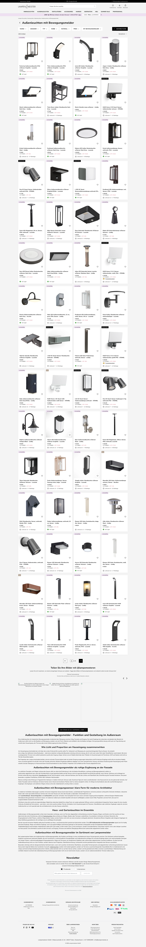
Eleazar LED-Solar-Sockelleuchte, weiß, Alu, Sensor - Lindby (114, 563)
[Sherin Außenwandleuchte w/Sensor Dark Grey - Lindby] (31, 98)
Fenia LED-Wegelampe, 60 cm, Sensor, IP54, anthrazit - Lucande (30, 231)
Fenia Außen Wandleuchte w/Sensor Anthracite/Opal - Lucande (113, 315)
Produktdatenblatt (110, 279)
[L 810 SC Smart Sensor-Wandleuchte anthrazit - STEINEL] (59, 347)
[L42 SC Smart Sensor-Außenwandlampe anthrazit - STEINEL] (87, 389)
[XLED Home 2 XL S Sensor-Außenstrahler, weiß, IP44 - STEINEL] (115, 263)
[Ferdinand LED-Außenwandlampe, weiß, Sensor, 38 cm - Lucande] (87, 305)
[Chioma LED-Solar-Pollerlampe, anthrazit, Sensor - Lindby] (87, 347)
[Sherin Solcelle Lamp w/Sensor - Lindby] (87, 98)
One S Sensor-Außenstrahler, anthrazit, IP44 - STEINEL (31, 563)
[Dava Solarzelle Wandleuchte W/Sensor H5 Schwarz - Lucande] (87, 221)
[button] (42, 61)
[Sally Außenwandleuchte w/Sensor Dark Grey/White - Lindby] (31, 389)
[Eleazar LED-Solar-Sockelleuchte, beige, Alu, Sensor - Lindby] (87, 512)
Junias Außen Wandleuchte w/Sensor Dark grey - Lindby (86, 604)
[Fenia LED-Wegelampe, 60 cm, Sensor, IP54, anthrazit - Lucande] (31, 221)
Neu (96, 11)
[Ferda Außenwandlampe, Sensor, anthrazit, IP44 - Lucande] (115, 139)
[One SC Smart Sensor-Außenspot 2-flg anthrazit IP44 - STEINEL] (115, 389)
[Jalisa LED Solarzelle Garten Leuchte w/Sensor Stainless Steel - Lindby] (87, 263)
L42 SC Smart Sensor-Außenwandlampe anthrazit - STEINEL (86, 399)
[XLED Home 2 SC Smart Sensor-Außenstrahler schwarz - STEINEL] (115, 98)
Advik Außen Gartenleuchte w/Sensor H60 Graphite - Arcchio (114, 645)
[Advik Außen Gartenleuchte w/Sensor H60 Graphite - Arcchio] (115, 635)
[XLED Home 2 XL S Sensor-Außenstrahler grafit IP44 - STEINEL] (115, 347)
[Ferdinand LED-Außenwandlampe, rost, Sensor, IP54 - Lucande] (115, 180)
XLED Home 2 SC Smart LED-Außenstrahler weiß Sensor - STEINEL (58, 399)
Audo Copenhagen (117, 927)
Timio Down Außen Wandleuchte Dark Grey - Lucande (58, 108)
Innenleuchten (31, 18)
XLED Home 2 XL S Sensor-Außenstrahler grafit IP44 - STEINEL (113, 356)
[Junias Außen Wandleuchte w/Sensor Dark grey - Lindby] (87, 594)
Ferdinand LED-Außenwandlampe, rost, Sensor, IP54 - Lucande (114, 190)
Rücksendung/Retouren (73, 906)
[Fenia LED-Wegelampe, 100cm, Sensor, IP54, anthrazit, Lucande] (115, 430)
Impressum (73, 929)
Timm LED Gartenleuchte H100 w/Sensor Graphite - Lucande (56, 645)
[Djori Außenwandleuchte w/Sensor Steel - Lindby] (87, 430)
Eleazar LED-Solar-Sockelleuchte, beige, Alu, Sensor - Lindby (87, 522)
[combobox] (72, 6)
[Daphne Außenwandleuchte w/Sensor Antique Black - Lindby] (31, 430)
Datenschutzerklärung (87, 886)
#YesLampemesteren (95, 927)
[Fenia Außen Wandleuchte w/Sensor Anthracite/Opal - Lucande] (115, 305)
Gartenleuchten (47, 816)
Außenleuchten (37, 18)
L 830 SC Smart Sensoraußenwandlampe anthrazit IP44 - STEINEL (87, 190)
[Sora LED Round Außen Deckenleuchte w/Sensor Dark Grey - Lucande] (31, 263)
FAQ (29, 908)
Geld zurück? (73, 908)
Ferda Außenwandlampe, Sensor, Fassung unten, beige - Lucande (57, 481)
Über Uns (73, 927)
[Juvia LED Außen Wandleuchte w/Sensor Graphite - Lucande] (87, 57)
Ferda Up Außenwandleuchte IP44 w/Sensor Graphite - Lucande (29, 67)
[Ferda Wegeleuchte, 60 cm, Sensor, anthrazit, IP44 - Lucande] (87, 635)
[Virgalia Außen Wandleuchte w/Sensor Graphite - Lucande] (87, 471)
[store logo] (26, 6)
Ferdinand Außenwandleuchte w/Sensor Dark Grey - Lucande (56, 149)
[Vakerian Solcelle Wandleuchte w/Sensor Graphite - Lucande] (31, 347)
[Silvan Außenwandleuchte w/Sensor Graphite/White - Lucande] (59, 180)
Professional (117, 11)
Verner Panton (117, 929)
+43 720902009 (28, 905)
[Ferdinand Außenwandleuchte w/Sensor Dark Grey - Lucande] (59, 139)
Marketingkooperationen (95, 933)
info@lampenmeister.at (28, 906)
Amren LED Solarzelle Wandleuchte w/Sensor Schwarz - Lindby (85, 563)
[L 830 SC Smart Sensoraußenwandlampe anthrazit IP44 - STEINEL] (87, 180)
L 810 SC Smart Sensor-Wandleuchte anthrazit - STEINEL (58, 356)
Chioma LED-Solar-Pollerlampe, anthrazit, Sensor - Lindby (84, 356)
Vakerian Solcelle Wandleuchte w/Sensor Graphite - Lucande (28, 356)
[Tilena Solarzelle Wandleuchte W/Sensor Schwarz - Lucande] (31, 471)
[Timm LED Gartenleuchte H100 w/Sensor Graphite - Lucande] (59, 635)
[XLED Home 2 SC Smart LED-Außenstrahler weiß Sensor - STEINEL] (59, 389)
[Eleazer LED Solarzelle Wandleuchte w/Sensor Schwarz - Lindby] (59, 553)
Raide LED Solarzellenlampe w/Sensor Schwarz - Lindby (114, 231)
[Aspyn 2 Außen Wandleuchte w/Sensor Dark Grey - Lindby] (115, 57)
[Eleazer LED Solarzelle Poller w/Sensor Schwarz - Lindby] (59, 594)
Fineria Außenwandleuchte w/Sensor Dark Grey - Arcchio (30, 315)
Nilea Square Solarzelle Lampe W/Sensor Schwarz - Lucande (56, 231)
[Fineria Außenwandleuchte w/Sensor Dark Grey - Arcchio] (31, 305)
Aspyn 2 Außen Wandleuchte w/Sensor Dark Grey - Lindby (114, 67)
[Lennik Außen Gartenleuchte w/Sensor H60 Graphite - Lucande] (31, 635)
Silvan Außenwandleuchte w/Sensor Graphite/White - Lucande (58, 190)
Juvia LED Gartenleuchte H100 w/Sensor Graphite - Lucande (112, 604)
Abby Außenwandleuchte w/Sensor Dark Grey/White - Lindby (57, 272)
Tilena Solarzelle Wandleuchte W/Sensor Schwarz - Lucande (28, 481)
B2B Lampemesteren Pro (95, 932)
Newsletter (95, 905)
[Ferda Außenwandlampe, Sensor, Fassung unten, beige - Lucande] (59, 471)
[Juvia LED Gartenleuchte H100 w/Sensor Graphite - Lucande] (115, 594)
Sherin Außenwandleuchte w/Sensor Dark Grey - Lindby (30, 108)
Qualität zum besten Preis (117, 930)
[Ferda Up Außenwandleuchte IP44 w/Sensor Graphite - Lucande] (31, 57)
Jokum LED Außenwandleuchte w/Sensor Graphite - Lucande (56, 440)
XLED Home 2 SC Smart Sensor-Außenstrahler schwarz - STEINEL (113, 108)
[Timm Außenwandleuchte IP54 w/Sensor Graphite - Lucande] (59, 57)
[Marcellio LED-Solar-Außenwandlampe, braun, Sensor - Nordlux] (31, 594)
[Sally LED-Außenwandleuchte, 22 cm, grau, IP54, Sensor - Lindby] (59, 305)
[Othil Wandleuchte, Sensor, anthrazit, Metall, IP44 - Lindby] (31, 512)
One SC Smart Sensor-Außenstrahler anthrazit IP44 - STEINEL (30, 190)
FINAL (91, 14)
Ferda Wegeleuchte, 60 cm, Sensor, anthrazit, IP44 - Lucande (85, 645)
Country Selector (73, 933)
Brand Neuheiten (95, 930)
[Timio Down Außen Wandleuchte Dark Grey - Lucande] (59, 98)
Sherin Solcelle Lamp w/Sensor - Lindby (87, 107)
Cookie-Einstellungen (95, 929)
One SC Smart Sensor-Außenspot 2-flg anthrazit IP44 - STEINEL (114, 399)
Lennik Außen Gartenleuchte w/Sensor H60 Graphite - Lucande (31, 645)
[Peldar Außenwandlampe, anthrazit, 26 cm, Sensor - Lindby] (59, 512)
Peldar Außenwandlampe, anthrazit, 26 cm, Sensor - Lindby (59, 522)
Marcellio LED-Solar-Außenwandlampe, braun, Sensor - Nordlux (31, 604)
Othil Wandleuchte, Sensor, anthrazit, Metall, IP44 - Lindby (30, 522)
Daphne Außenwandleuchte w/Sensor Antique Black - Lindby (30, 440)
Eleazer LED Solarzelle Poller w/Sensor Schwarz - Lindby (58, 604)
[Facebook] (23, 927)
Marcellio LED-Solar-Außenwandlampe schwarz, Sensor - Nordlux (114, 481)
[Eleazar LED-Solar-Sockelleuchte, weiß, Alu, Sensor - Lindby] (115, 553)
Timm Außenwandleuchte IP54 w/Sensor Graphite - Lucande (56, 67)
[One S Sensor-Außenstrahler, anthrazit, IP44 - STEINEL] (31, 553)
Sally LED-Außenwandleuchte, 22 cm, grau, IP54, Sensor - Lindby (58, 315)
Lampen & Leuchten (22, 18)
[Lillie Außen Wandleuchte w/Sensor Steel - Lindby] (115, 512)
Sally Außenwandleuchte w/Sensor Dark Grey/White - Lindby (29, 399)
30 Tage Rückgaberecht (95, 906)
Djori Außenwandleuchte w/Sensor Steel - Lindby (85, 440)
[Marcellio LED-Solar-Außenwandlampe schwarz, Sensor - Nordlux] (115, 471)
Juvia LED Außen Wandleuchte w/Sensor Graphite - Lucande (84, 67)
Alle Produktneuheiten (117, 933)
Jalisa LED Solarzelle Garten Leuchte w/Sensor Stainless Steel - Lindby (86, 272)
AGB (73, 930)
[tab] (23, 29)
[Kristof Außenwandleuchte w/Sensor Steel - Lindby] (31, 139)
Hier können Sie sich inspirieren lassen (72, 730)
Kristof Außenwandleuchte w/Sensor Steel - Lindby (30, 149)
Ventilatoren (56, 11)
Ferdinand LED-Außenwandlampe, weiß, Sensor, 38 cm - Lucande (85, 315)
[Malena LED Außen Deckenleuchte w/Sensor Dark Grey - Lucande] (87, 139)
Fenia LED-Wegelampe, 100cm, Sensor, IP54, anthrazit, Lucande (114, 440)
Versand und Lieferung (73, 905)
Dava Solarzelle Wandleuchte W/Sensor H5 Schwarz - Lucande (87, 231)
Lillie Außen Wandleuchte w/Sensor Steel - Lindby (113, 522)
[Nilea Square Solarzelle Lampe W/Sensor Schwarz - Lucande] (59, 221)
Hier (79, 15)
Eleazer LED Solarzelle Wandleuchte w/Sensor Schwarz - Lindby (58, 563)
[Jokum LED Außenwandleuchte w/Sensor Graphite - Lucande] (59, 430)
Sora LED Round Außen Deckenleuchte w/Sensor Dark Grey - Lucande (31, 272)
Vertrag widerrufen (73, 909)
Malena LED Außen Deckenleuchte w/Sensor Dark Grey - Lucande (85, 149)
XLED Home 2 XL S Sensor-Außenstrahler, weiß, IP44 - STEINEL (114, 272)
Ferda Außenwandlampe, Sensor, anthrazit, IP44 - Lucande (112, 149)
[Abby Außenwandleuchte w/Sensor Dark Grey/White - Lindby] (59, 263)
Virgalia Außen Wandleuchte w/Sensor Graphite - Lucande (86, 481)
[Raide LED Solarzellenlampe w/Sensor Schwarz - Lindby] (115, 221)
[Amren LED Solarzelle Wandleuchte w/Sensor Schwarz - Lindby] (87, 553)
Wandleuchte (43, 775)
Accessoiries (117, 932)
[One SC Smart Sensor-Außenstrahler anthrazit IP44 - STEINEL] (31, 180)
